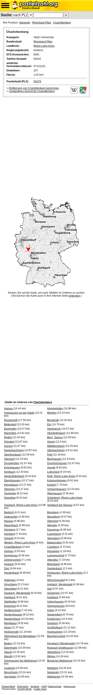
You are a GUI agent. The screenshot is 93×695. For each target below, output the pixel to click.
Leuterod (9, 668)
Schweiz (34, 686)
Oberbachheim (56, 450)
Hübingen (10, 580)
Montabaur (10, 623)
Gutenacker (11, 516)
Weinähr (52, 525)
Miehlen (52, 412)
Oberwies (9, 489)
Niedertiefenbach (14, 476)
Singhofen (10, 493)
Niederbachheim (14, 450)
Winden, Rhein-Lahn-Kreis (19, 542)
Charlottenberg (62, 22)
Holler (50, 610)
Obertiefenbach (56, 433)
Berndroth (53, 420)
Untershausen (55, 601)
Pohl (50, 454)
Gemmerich (54, 428)
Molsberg (52, 668)
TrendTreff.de (24, 689)
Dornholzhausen (57, 463)
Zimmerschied (12, 559)
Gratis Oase (40, 689)
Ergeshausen (12, 467)
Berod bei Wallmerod (59, 660)
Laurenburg (54, 533)
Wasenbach (11, 525)
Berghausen (54, 458)
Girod (7, 627)
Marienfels (10, 433)
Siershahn (10, 676)
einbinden (74, 295)
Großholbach (55, 627)
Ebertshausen (12, 480)
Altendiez (52, 559)
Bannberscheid (56, 636)
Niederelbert (54, 614)
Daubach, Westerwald (17, 593)
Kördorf (51, 484)
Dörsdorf (9, 441)
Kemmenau (11, 555)
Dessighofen (11, 463)
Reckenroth (11, 420)
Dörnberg (9, 529)
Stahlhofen (10, 601)
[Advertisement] (46, 146)
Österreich (22, 686)
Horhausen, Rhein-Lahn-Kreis (65, 572)
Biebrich (9, 512)
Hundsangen (55, 631)
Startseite (24, 22)
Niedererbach (12, 618)
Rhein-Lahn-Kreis (44, 45)
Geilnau (8, 551)
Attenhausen (54, 493)
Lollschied (53, 471)
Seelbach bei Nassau (59, 505)
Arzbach (9, 564)
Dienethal (10, 497)
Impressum (69, 686)
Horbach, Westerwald (59, 584)
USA (44, 686)
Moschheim (11, 672)
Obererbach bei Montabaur (20, 636)
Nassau (8, 521)
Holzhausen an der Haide (19, 412)
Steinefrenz (54, 652)
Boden (8, 643)
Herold (51, 467)
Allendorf (9, 458)
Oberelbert (10, 588)
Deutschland (8, 686)
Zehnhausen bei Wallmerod (20, 660)
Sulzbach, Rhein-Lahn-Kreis (20, 505)
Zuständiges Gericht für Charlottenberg (32, 91)
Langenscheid (55, 555)
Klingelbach (11, 484)
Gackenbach (54, 568)
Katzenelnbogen (57, 480)
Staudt (8, 652)
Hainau (8, 408)
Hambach (10, 597)
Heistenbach (11, 572)
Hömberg (9, 533)
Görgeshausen (56, 605)
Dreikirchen (54, 618)
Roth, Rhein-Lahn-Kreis (61, 476)
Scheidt (8, 538)
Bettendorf (10, 424)
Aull (49, 588)
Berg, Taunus (55, 437)
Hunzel (8, 446)
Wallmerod (53, 676)
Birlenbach (53, 564)
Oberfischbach (12, 454)
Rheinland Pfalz (41, 22)
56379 (37, 81)
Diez (7, 568)
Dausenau (53, 529)
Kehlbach (9, 471)
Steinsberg (53, 538)
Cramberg (53, 546)
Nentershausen (13, 614)
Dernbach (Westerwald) (61, 643)
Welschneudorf (56, 580)
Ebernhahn (10, 647)
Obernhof (52, 521)
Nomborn (52, 623)
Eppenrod (10, 605)
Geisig (51, 441)
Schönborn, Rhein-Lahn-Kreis (64, 497)
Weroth (8, 656)
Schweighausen (56, 489)
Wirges (51, 656)
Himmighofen (55, 408)
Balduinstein (54, 542)
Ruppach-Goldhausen (60, 647)
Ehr (49, 424)
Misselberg (53, 516)
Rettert (8, 437)
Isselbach (52, 597)
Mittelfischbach (56, 446)
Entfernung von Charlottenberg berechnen (34, 88)
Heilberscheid (12, 610)
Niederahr (53, 672)
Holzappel (53, 551)
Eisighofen (10, 428)
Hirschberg (10, 584)
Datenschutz (54, 686)
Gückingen (53, 593)
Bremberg (53, 512)
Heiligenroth (11, 631)
